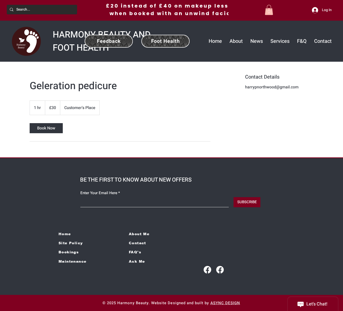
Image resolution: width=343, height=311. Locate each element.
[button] (269, 10)
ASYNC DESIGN (225, 303)
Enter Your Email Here (98, 193)
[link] (46, 128)
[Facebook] (207, 269)
